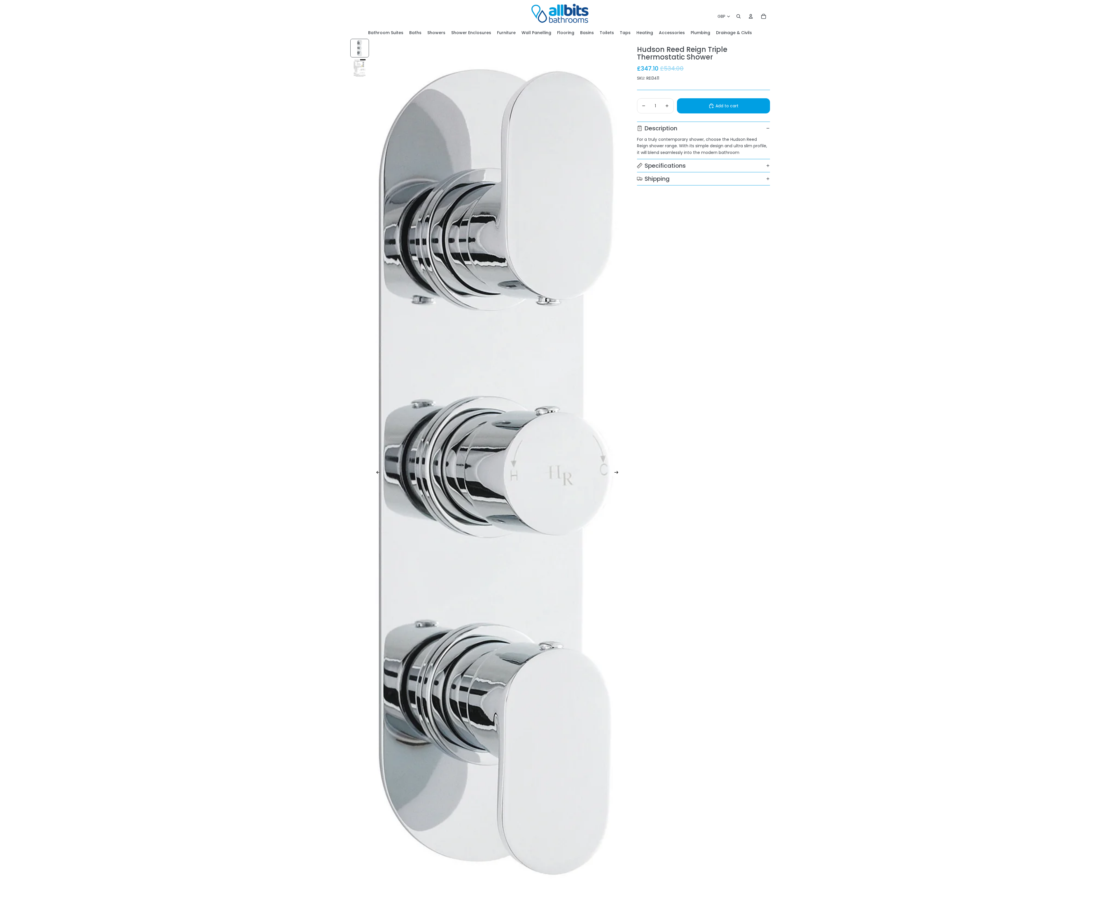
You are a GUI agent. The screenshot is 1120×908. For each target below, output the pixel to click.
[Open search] (738, 16)
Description (661, 128)
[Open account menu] (750, 16)
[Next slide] (618, 473)
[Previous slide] (376, 473)
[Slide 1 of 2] (359, 48)
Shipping (657, 179)
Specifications (665, 166)
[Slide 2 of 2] (359, 68)
